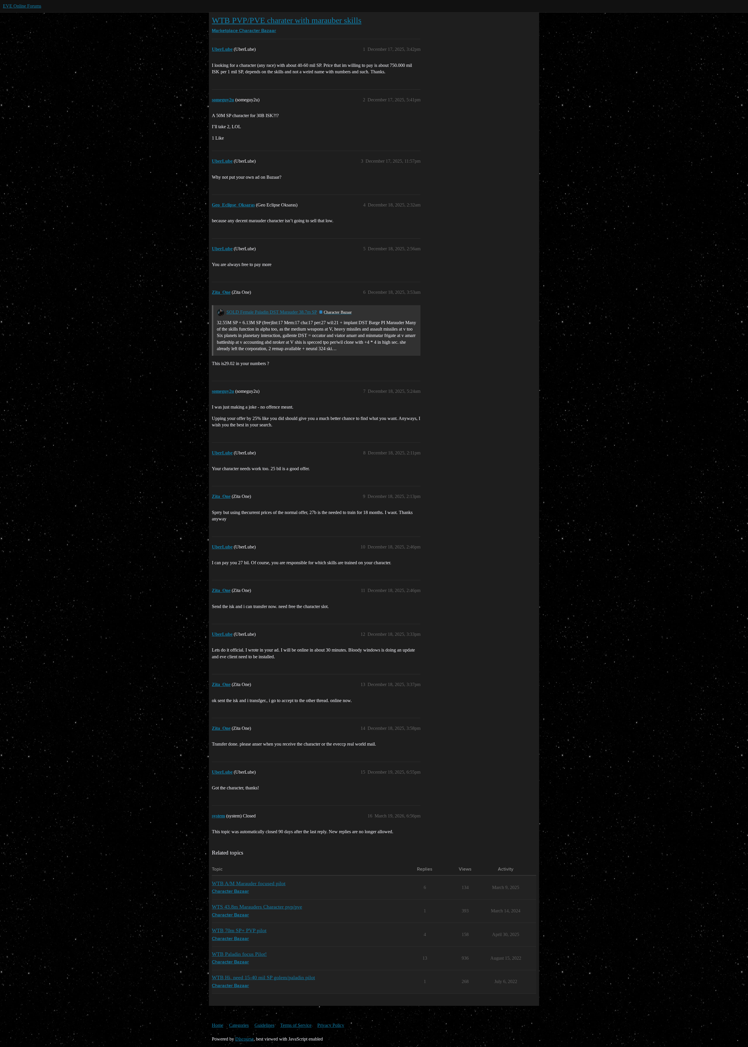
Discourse (244, 1038)
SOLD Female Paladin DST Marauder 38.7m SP (271, 312)
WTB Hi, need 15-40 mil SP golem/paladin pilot (263, 977)
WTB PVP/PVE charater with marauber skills (286, 20)
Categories (239, 1025)
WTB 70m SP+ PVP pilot (239, 930)
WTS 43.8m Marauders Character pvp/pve (257, 907)
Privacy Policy (330, 1025)
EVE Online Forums (22, 6)
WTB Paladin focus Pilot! (239, 954)
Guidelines (264, 1025)
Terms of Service (295, 1025)
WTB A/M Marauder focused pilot (248, 883)
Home (217, 1025)
